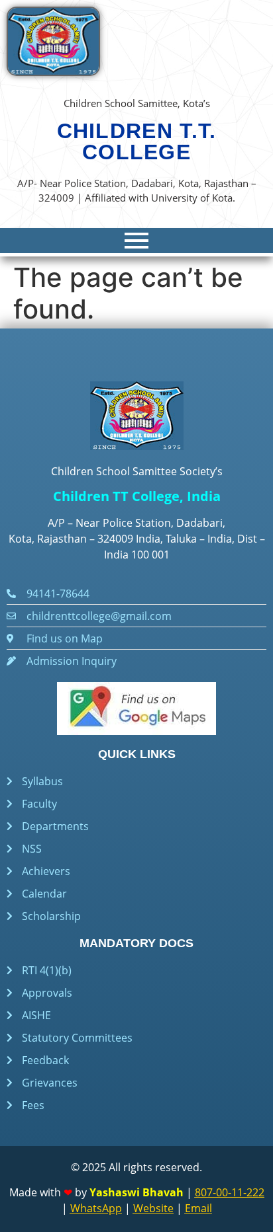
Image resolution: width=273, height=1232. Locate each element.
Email (198, 1208)
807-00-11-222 (229, 1192)
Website (153, 1208)
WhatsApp (96, 1208)
